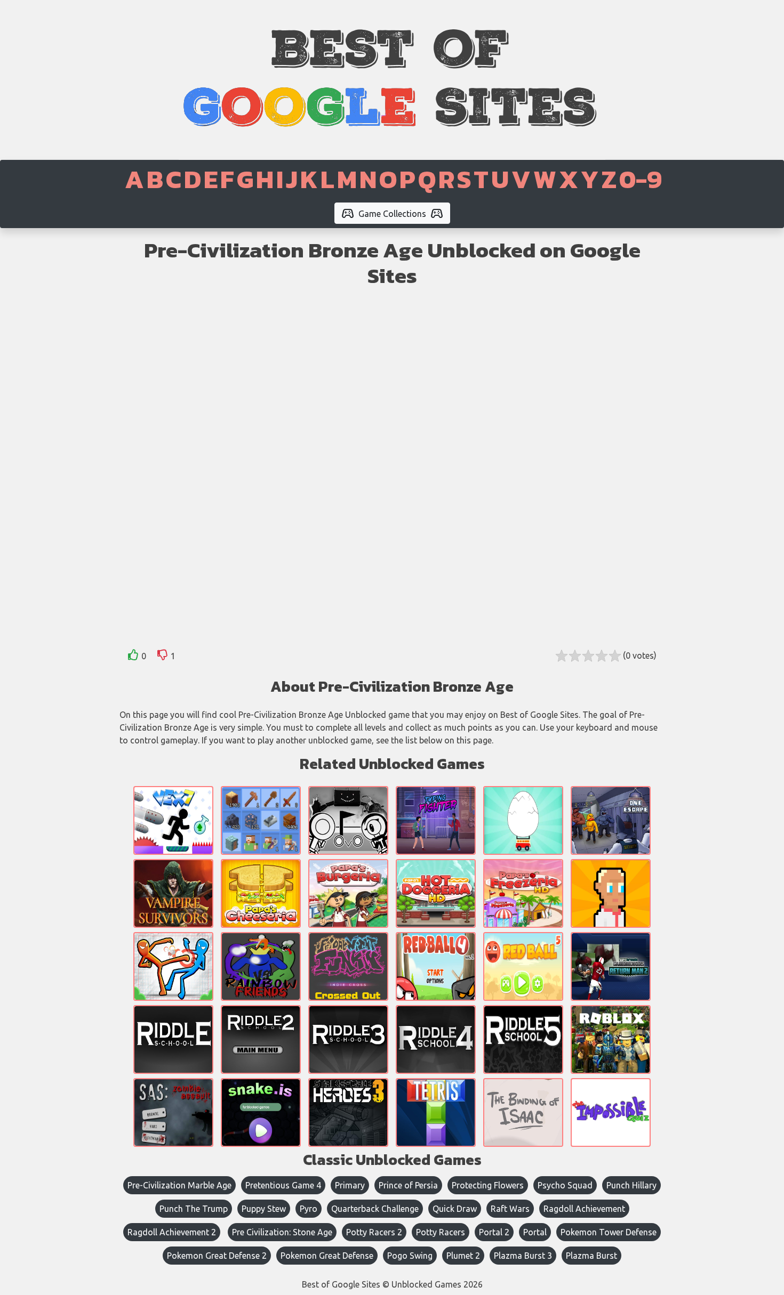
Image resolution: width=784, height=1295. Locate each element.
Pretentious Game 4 (283, 1185)
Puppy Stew (264, 1208)
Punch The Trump (193, 1208)
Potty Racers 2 (374, 1232)
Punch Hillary (631, 1185)
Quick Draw (455, 1208)
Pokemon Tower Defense (609, 1232)
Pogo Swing (410, 1255)
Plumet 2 (463, 1255)
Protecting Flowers (488, 1185)
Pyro (308, 1208)
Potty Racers (440, 1232)
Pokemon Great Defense (327, 1255)
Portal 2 (494, 1232)
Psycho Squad (565, 1185)
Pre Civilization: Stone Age (282, 1232)
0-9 (640, 179)
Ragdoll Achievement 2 (171, 1232)
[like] (133, 657)
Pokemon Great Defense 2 (217, 1255)
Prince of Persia (408, 1185)
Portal (535, 1232)
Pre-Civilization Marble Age (179, 1185)
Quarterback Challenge (375, 1208)
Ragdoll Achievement (584, 1208)
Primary (350, 1185)
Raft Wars (510, 1208)
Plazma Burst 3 (523, 1255)
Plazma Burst (591, 1255)
